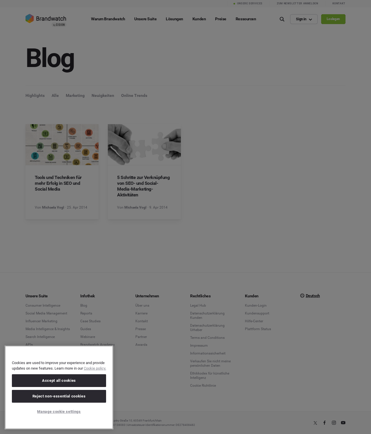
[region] (59, 387)
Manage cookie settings (59, 411)
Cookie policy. (95, 368)
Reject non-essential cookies (59, 396)
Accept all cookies (59, 380)
